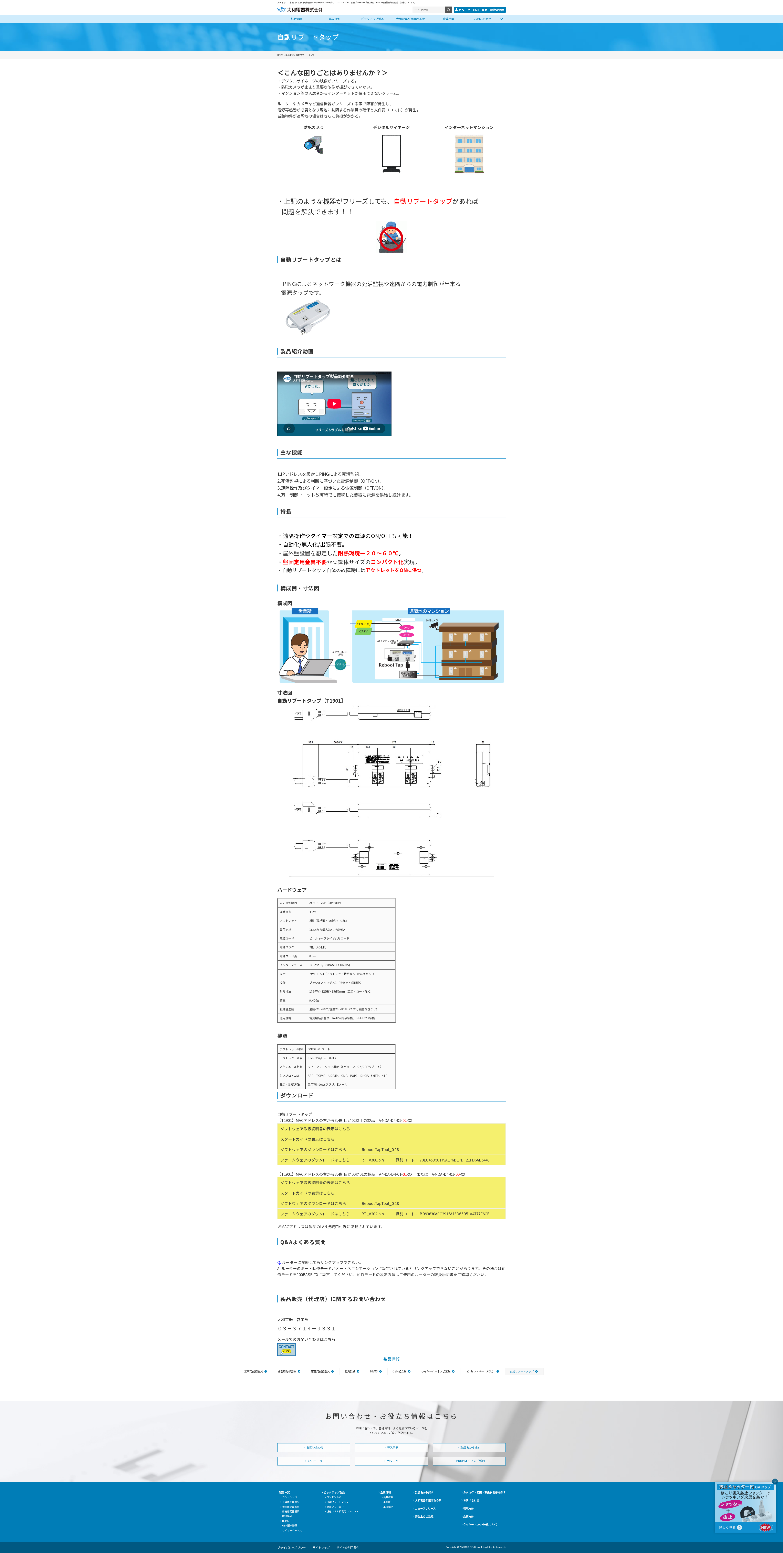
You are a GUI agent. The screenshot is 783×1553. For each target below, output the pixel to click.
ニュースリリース (425, 1508)
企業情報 (448, 19)
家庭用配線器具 (320, 1371)
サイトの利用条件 (347, 1547)
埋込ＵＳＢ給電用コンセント (342, 1511)
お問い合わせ (482, 19)
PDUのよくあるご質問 (470, 1461)
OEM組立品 (399, 1371)
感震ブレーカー (335, 1506)
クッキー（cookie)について (480, 1524)
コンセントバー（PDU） (480, 1371)
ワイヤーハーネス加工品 (435, 1371)
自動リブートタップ (522, 1371)
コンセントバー (290, 1497)
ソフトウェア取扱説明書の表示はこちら (315, 1128)
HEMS (374, 1371)
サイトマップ (321, 1547)
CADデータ (314, 1461)
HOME (280, 55)
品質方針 (468, 1516)
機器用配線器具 (287, 1371)
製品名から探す (470, 1447)
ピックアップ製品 (372, 19)
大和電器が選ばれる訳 (410, 19)
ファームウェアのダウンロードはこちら (315, 1160)
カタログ (392, 1461)
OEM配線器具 (289, 1525)
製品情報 (296, 19)
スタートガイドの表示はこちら (307, 1139)
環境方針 (468, 1508)
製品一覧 (284, 1492)
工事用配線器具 (253, 1371)
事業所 (387, 1501)
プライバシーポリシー (291, 1547)
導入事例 (334, 19)
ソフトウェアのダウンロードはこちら (313, 1149)
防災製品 (350, 1371)
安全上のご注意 (424, 1516)
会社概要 (388, 1497)
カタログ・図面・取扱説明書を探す (484, 1492)
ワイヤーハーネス (292, 1530)
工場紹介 (388, 1506)
